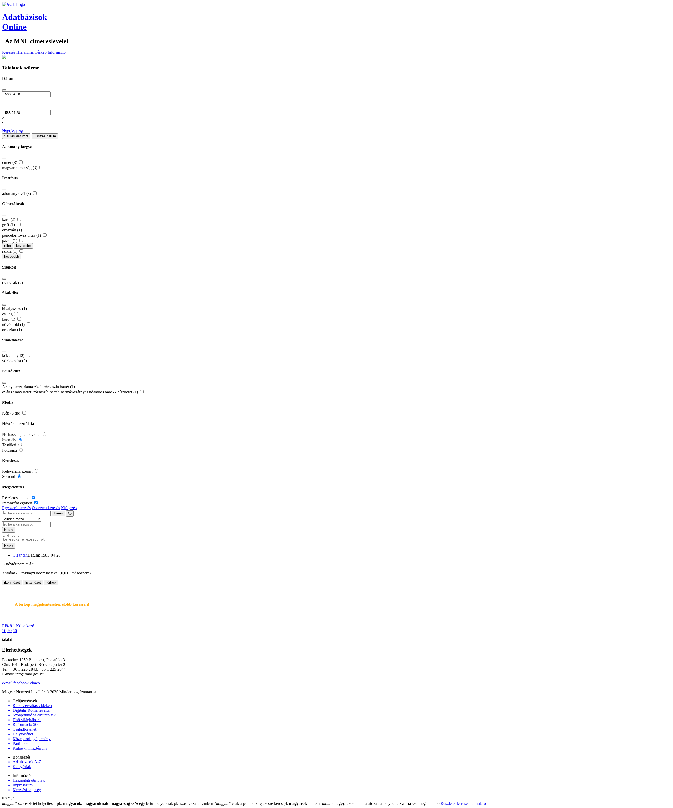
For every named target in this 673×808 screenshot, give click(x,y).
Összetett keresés (46, 508)
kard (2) (9, 219)
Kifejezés (69, 508)
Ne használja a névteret (22, 434)
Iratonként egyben (17, 503)
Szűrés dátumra (16, 136)
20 (9, 630)
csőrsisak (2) (13, 282)
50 (15, 630)
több (7, 246)
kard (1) (9, 319)
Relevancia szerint (17, 471)
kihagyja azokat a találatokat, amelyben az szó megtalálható (381, 803)
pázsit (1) (10, 240)
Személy (9, 439)
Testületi (9, 445)
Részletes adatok (16, 498)
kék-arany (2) (14, 355)
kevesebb (23, 246)
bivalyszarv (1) (15, 308)
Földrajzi (10, 450)
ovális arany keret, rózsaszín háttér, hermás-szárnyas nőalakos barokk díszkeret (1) (70, 392)
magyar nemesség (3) (20, 167)
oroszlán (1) (12, 230)
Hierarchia (25, 52)
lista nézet (33, 582)
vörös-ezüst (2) (15, 360)
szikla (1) (10, 251)
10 (4, 630)
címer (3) (10, 162)
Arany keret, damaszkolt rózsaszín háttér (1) (39, 387)
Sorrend (9, 476)
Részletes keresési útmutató (463, 803)
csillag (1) (10, 314)
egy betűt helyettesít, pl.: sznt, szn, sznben (172, 803)
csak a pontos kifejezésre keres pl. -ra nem (267, 803)
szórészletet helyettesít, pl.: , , (66, 803)
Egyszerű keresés (16, 508)
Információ (57, 52)
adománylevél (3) (17, 193)
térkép (51, 582)
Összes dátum (45, 136)
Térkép (41, 52)
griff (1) (9, 225)
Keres (58, 513)
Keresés (8, 52)
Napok (7, 131)
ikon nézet (12, 582)
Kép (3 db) (11, 413)
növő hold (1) (14, 324)
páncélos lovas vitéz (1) (22, 235)
